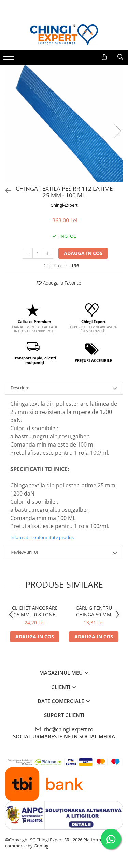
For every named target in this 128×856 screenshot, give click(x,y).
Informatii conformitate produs (42, 537)
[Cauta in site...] (120, 57)
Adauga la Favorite (61, 283)
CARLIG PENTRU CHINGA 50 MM (94, 611)
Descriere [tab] (20, 388)
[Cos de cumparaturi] (104, 57)
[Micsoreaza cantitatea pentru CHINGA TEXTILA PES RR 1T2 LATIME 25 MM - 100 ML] (28, 253)
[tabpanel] (64, 123)
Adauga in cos (83, 253)
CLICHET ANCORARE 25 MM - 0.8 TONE (35, 611)
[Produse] (9, 59)
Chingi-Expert (64, 205)
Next (117, 131)
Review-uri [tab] (24, 552)
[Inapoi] (5, 190)
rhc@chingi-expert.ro (68, 729)
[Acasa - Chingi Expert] (64, 34)
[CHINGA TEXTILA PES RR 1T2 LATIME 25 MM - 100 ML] (64, 123)
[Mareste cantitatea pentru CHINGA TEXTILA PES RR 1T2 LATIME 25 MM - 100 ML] (48, 253)
